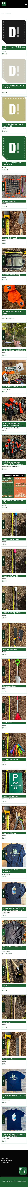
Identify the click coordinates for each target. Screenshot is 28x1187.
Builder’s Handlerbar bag (11, 275)
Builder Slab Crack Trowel (12, 238)
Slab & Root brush (9, 1059)
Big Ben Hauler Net (9, 201)
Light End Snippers (9, 833)
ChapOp (4, 315)
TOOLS (4, 203)
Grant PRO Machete (10, 649)
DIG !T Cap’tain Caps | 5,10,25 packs (13, 312)
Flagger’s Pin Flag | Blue (11, 539)
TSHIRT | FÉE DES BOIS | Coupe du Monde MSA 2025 (14, 1135)
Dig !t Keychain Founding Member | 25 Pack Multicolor (13, 463)
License (4, 51)
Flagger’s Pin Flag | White (11, 613)
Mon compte (4, 1158)
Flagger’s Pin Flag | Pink (11, 576)
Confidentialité (5, 1163)
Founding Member (6, 428)
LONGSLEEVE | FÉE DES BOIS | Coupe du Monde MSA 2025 (13, 909)
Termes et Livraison (6, 1160)
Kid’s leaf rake (8, 723)
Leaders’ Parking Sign (10, 796)
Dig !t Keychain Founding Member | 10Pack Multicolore (13, 424)
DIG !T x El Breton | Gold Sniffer (14, 350)
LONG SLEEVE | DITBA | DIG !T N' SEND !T (13, 871)
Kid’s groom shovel (9, 686)
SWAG (3, 798)
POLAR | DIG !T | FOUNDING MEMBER (12, 948)
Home (2, 13)
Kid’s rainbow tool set (10, 759)
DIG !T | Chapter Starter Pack (13, 387)
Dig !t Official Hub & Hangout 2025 (13, 502)
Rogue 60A (6, 1022)
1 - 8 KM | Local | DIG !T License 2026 (14, 48)
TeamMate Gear (16, 428)
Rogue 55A (6, 985)
